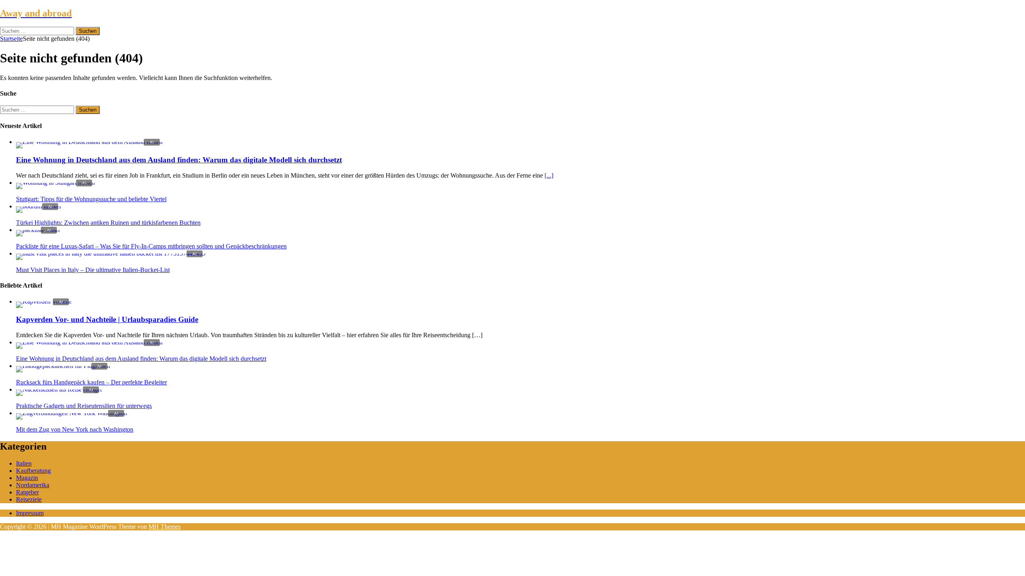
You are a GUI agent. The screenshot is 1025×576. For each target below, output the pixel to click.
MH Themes (165, 526)
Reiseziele (29, 499)
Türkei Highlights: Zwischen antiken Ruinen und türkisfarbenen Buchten (108, 222)
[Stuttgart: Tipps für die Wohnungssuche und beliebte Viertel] (55, 182)
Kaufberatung (33, 470)
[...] (549, 175)
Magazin (27, 477)
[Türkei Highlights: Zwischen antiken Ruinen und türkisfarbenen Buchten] (38, 206)
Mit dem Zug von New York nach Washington (74, 429)
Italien (24, 463)
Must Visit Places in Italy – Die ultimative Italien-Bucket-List (93, 269)
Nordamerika (32, 485)
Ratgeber (27, 492)
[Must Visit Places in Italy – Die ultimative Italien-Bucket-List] (110, 253)
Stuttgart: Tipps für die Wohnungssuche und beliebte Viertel (91, 199)
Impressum (30, 513)
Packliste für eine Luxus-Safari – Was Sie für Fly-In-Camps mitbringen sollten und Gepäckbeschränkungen (151, 246)
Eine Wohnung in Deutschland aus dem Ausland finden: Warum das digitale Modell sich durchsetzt (179, 160)
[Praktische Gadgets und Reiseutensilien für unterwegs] (59, 389)
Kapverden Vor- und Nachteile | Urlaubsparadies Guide (107, 319)
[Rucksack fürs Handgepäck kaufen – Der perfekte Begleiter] (63, 365)
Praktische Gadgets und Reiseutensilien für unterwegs (84, 405)
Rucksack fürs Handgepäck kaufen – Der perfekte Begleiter (91, 382)
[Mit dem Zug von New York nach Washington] (71, 413)
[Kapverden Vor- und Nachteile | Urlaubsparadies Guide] (44, 301)
